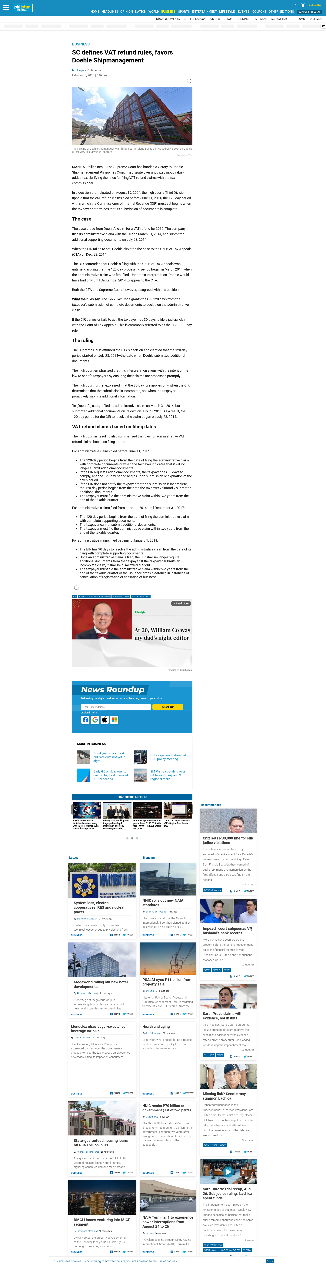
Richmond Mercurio (87, 993)
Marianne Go (151, 1116)
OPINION (126, 11)
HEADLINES (110, 11)
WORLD (153, 11)
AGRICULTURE (279, 19)
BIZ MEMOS (315, 19)
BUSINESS (168, 11)
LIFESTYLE (227, 11)
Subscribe (315, 5)
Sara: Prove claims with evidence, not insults (222, 1015)
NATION (140, 11)
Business (81, 44)
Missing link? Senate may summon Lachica (224, 1096)
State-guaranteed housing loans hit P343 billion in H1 (101, 1142)
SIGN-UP (168, 707)
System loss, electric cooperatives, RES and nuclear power (99, 907)
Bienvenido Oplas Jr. (87, 918)
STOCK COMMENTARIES (171, 19)
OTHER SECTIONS (281, 11)
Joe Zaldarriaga (153, 1033)
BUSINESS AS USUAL (221, 19)
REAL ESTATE (260, 19)
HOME (95, 11)
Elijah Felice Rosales (155, 911)
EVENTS (243, 11)
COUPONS (259, 11)
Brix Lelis (149, 991)
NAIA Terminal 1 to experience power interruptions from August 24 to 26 (167, 1222)
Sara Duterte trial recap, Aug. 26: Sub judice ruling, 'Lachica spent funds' (227, 1193)
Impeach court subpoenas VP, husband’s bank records (227, 930)
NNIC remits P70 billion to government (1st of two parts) (166, 1108)
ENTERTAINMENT (204, 11)
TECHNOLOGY (197, 19)
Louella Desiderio (82, 1037)
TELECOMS (298, 19)
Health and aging (156, 1026)
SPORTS (184, 11)
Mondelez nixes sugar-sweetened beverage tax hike (98, 1028)
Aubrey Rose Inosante (88, 1152)
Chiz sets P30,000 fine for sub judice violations (228, 840)
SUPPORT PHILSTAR (309, 12)
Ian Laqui (78, 70)
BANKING (243, 19)
